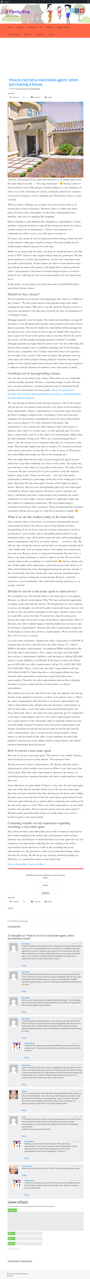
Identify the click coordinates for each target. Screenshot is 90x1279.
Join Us (51, 34)
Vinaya (24, 1091)
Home (10, 27)
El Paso (15, 921)
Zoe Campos (26, 944)
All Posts (20, 27)
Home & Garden (63, 27)
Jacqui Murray (27, 1166)
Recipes (50, 27)
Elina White (26, 972)
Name (45, 878)
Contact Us (40, 34)
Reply (24, 965)
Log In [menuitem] (7, 2)
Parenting (31, 27)
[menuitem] (2, 2)
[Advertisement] (45, 58)
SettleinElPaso (35, 89)
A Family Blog (17, 11)
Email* (45, 885)
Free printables (14, 34)
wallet (24, 1117)
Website (11, 1243)
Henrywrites (26, 1065)
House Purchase (23, 921)
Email (10, 1238)
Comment (12, 1210)
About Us (27, 34)
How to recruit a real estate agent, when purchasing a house (43, 82)
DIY (41, 27)
